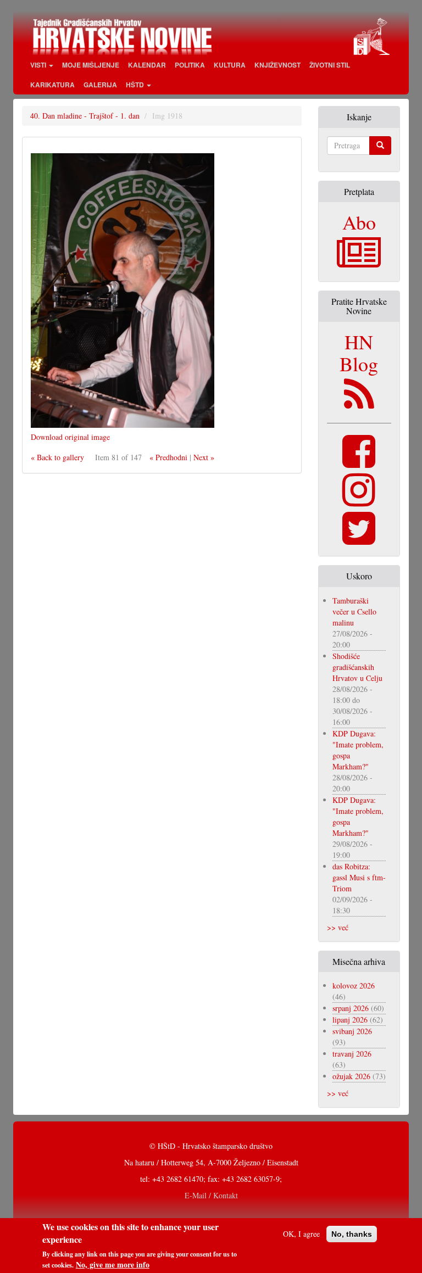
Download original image (70, 437)
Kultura (230, 65)
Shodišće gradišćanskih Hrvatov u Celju (357, 667)
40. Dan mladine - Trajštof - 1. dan (85, 115)
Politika (190, 65)
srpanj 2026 (350, 1008)
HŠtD (136, 85)
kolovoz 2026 (353, 985)
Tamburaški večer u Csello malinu (354, 611)
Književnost (277, 65)
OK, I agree (301, 1234)
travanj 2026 (351, 1053)
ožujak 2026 (351, 1076)
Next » (203, 457)
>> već (337, 927)
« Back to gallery (57, 457)
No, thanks (351, 1234)
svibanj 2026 (352, 1031)
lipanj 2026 (350, 1019)
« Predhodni (168, 457)
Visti (39, 65)
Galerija (100, 85)
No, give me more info (112, 1264)
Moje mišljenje (90, 65)
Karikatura (52, 85)
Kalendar (147, 65)
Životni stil (329, 65)
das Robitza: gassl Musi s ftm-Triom (359, 877)
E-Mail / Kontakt (211, 1195)
